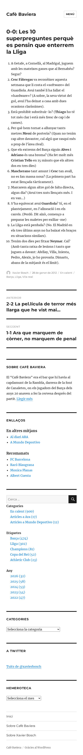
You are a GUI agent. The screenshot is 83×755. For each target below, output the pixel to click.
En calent (66, 272)
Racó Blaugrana (22, 465)
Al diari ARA (19, 437)
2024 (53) (17, 587)
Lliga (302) (18, 544)
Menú (70, 14)
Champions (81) (22, 549)
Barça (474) (19, 538)
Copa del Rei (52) (23, 554)
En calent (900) (22, 511)
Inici (9, 716)
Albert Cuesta (20, 475)
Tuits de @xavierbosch (23, 666)
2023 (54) (17, 592)
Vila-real (27, 276)
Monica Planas (21, 470)
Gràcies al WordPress (38, 747)
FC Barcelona (20, 459)
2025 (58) (17, 581)
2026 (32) (17, 576)
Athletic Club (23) (23, 560)
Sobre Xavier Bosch (21, 735)
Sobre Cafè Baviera (20, 726)
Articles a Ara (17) (23, 517)
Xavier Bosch (20, 272)
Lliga (18, 276)
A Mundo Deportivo (25, 442)
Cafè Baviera (21, 14)
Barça (10, 276)
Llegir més (25, 399)
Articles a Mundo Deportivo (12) (34, 522)
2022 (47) (17, 597)
